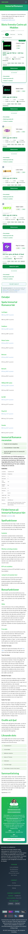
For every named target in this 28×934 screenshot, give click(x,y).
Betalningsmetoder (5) (8, 119)
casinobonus (10, 516)
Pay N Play (20, 34)
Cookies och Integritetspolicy (14, 885)
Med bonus (12, 34)
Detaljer (3, 20)
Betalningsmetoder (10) (8, 276)
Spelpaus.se (16, 290)
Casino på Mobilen (14, 867)
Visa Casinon (14, 875)
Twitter (17, 903)
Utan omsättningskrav (7, 37)
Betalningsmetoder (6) (8, 159)
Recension (12, 20)
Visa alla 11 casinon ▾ (14, 284)
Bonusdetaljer (6, 76)
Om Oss (14, 883)
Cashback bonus (14, 871)
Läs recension (14, 72)
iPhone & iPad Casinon (14, 873)
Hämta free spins (14, 266)
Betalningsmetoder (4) (8, 196)
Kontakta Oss (18, 895)
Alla (7, 34)
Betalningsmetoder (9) (8, 78)
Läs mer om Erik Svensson (14, 839)
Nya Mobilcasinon (14, 869)
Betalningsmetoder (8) (8, 235)
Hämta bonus (14, 68)
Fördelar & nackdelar (8, 80)
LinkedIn (11, 903)
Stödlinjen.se (5, 290)
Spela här (7, 20)
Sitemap (14, 888)
